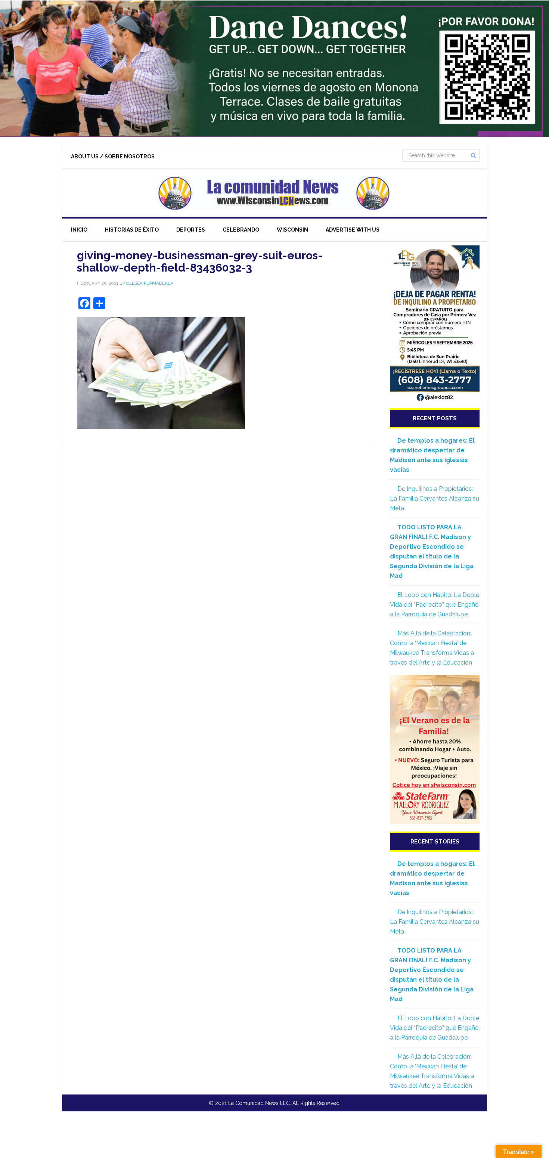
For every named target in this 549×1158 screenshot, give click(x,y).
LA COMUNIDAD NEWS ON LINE (274, 193)
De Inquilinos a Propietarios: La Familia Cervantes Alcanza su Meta (434, 498)
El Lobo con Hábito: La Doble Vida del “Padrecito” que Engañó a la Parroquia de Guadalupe (434, 604)
